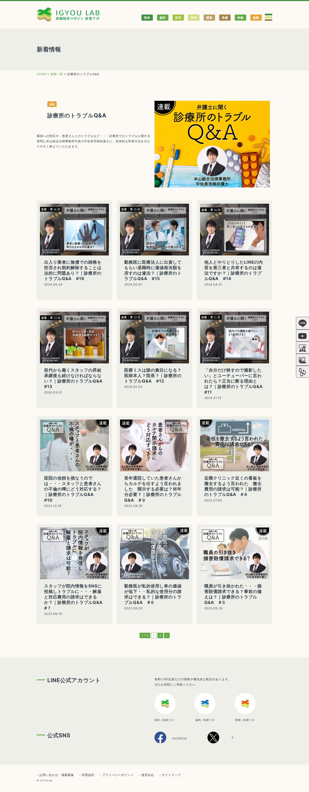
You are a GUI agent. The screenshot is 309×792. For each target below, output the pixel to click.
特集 (240, 17)
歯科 (163, 17)
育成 (194, 17)
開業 (209, 17)
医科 (147, 17)
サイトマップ (171, 775)
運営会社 (147, 775)
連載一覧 (56, 74)
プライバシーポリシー (118, 775)
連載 (256, 17)
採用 (178, 17)
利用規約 (88, 775)
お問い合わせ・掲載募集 (56, 775)
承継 (225, 17)
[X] (225, 741)
